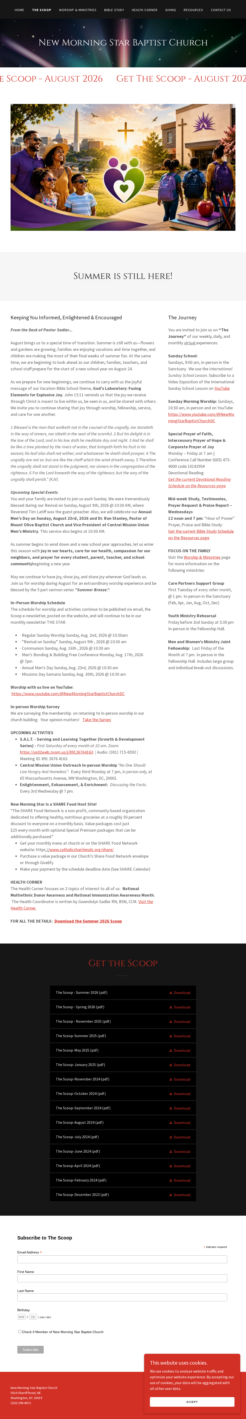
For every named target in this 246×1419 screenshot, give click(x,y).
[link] (123, 992)
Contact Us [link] (221, 10)
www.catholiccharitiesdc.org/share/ (81, 849)
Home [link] (19, 10)
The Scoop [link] (41, 10)
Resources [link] (193, 10)
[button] (179, 992)
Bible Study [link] (114, 10)
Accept (192, 1402)
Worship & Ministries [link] (78, 10)
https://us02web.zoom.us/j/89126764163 (56, 752)
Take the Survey (96, 719)
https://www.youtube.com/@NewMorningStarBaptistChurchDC (68, 693)
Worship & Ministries (202, 557)
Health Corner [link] (145, 10)
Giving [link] (170, 10)
